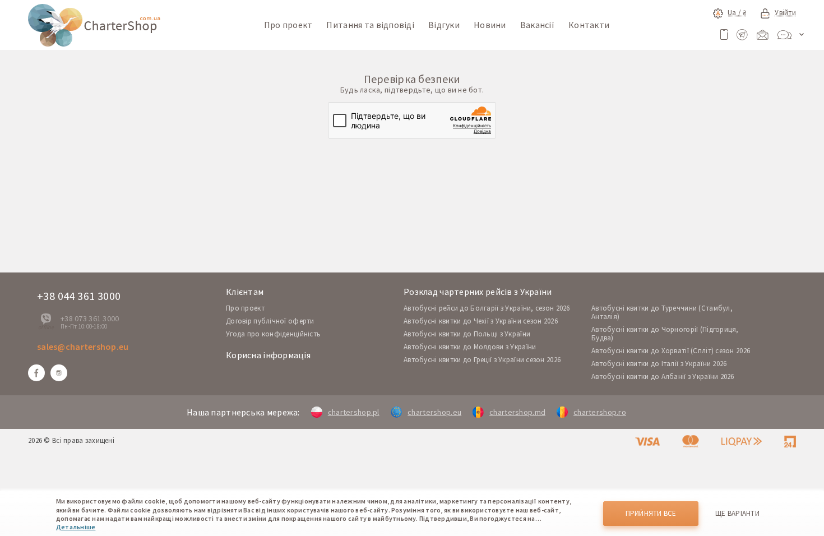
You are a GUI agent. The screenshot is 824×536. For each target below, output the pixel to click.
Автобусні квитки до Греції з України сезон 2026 (482, 359)
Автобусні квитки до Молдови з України (470, 347)
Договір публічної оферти (270, 321)
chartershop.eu (434, 412)
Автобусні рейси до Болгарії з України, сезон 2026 (487, 308)
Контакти (588, 24)
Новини (490, 24)
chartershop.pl (353, 412)
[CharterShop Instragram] (58, 372)
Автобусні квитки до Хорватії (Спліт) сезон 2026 (670, 350)
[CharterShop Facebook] (36, 372)
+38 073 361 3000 (90, 318)
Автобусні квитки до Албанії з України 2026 (662, 376)
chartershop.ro (599, 412)
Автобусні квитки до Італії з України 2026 (658, 363)
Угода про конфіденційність (273, 334)
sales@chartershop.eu (83, 346)
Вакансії (537, 24)
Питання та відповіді (370, 24)
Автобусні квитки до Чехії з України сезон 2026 (481, 321)
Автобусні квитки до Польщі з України (467, 334)
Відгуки (444, 24)
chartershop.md (517, 412)
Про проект (288, 24)
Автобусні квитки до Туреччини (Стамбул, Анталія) (662, 312)
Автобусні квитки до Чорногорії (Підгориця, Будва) (665, 334)
